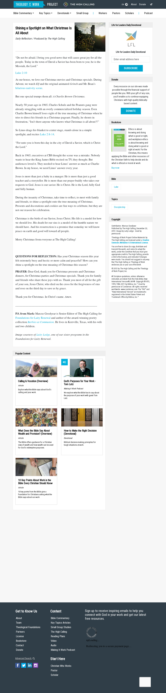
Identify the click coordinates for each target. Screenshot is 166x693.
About (134, 4)
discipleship (119, 207)
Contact (20, 645)
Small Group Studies (61, 627)
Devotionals (63, 13)
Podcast (148, 13)
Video (54, 640)
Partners (20, 631)
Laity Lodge (43, 334)
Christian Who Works (61, 665)
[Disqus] (59, 553)
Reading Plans (58, 636)
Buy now (115, 167)
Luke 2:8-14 (47, 134)
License (20, 636)
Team (19, 622)
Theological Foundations (28, 627)
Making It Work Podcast (63, 649)
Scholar (54, 674)
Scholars (129, 13)
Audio (53, 645)
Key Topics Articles (61, 622)
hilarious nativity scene (28, 88)
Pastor (54, 670)
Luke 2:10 (21, 73)
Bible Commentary (22, 13)
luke (116, 187)
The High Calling (59, 631)
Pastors (116, 13)
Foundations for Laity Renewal (33, 318)
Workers (103, 13)
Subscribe (131, 68)
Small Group (82, 13)
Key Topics (44, 13)
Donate (142, 4)
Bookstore (21, 640)
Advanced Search (23, 658)
